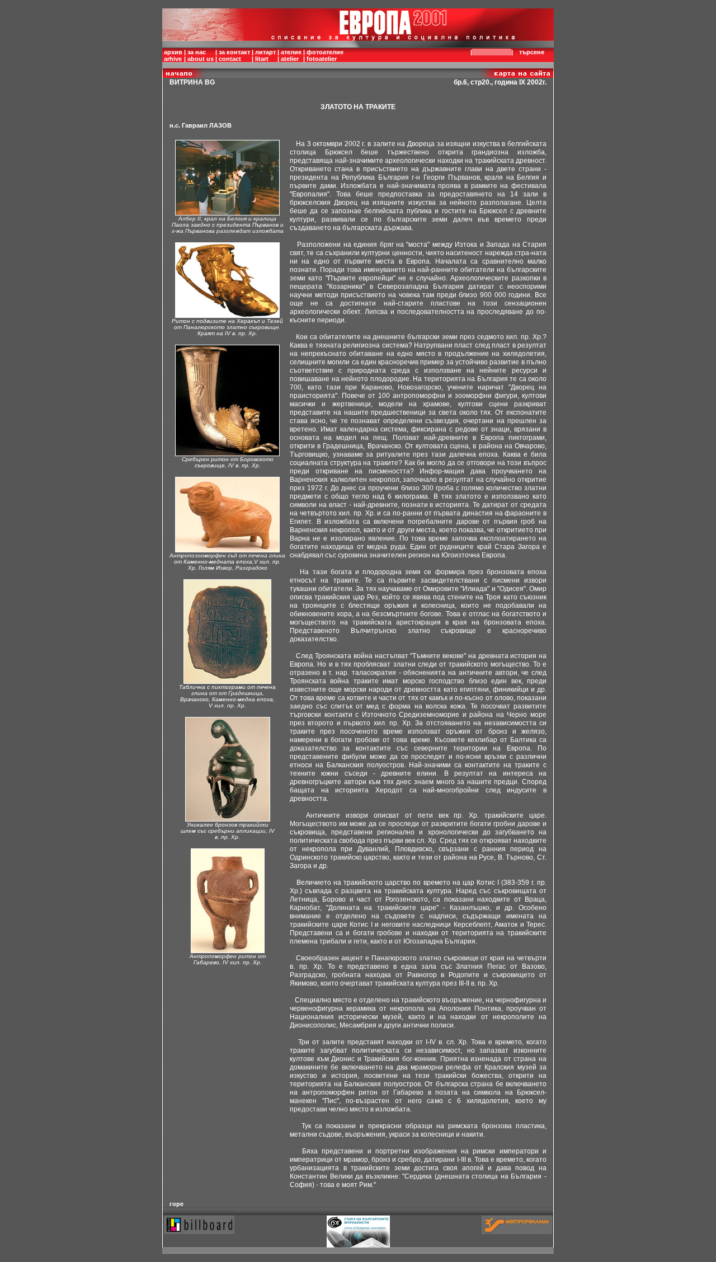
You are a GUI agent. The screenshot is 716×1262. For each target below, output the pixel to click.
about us (200, 58)
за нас (196, 52)
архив (173, 52)
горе (176, 1203)
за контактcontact (234, 55)
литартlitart (265, 55)
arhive (173, 58)
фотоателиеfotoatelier (325, 55)
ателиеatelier (291, 55)
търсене (531, 52)
